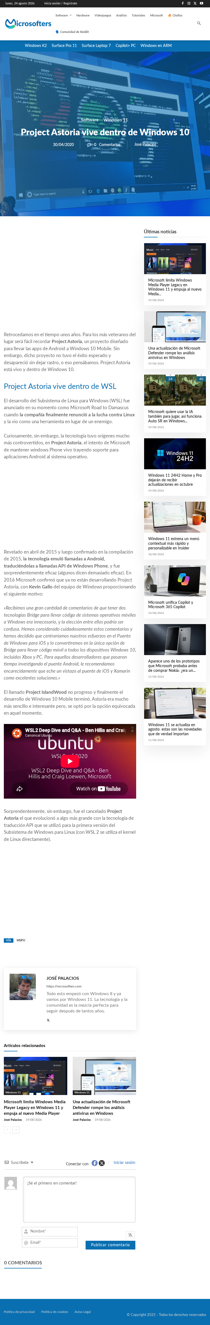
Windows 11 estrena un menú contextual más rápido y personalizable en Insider (173, 543)
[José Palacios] (25, 999)
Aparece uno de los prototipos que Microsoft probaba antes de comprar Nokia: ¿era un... (174, 666)
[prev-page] (7, 1129)
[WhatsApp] (88, 234)
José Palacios (145, 145)
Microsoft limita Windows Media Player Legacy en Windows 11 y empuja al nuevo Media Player (35, 1108)
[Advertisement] (70, 287)
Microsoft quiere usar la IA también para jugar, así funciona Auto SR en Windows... (175, 416)
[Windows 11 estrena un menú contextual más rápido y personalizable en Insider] (175, 517)
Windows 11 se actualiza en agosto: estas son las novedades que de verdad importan (175, 729)
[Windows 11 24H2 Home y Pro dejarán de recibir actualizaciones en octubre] (175, 453)
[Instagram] (189, 4)
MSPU (21, 940)
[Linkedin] (101, 234)
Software (90, 120)
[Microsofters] (22, 23)
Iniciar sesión (124, 1163)
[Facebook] (183, 4)
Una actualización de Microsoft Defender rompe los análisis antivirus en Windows (101, 1108)
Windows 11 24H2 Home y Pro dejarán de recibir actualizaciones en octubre (175, 480)
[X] (195, 4)
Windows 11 (115, 120)
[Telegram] (113, 234)
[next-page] (16, 1129)
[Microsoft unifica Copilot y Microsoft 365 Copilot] (175, 580)
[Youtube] (201, 4)
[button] (199, 24)
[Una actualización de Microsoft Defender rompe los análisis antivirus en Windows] (104, 1076)
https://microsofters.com (63, 986)
